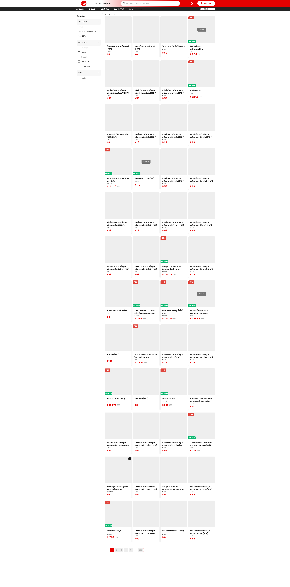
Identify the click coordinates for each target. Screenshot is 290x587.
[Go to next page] (145, 550)
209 (140, 550)
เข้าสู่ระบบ (207, 3)
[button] (207, 9)
